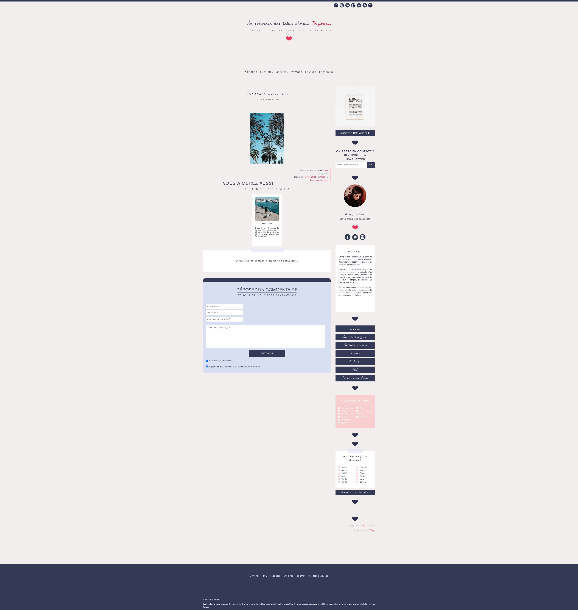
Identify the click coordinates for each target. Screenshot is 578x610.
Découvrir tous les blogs (355, 492)
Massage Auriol (347, 414)
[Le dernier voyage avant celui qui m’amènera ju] (289, 588)
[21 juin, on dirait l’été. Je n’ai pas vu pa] (251, 588)
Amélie (344, 417)
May (371, 529)
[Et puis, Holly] (213, 588)
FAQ (355, 370)
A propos (251, 72)
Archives (355, 361)
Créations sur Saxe (355, 378)
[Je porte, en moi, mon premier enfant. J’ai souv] (270, 588)
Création (282, 72)
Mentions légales (318, 576)
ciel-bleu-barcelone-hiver (267, 94)
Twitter (347, 5)
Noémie (344, 470)
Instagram (342, 5)
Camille (344, 479)
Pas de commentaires (319, 180)
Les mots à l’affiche (355, 337)
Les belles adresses (355, 345)
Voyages (296, 72)
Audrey (344, 467)
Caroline (363, 482)
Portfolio (326, 72)
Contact (310, 72)
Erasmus (355, 353)
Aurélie (362, 476)
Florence (363, 417)
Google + (359, 5)
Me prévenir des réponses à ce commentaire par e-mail (234, 366)
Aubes (362, 473)
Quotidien (266, 72)
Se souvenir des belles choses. (289, 23)
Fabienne (363, 467)
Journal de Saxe (347, 408)
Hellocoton (353, 5)
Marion (362, 479)
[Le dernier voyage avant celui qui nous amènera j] (327, 588)
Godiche (344, 411)
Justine (362, 470)
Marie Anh (345, 473)
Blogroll (275, 576)
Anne (362, 408)
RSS (364, 5)
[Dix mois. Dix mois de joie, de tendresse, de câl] (232, 588)
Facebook (336, 5)
